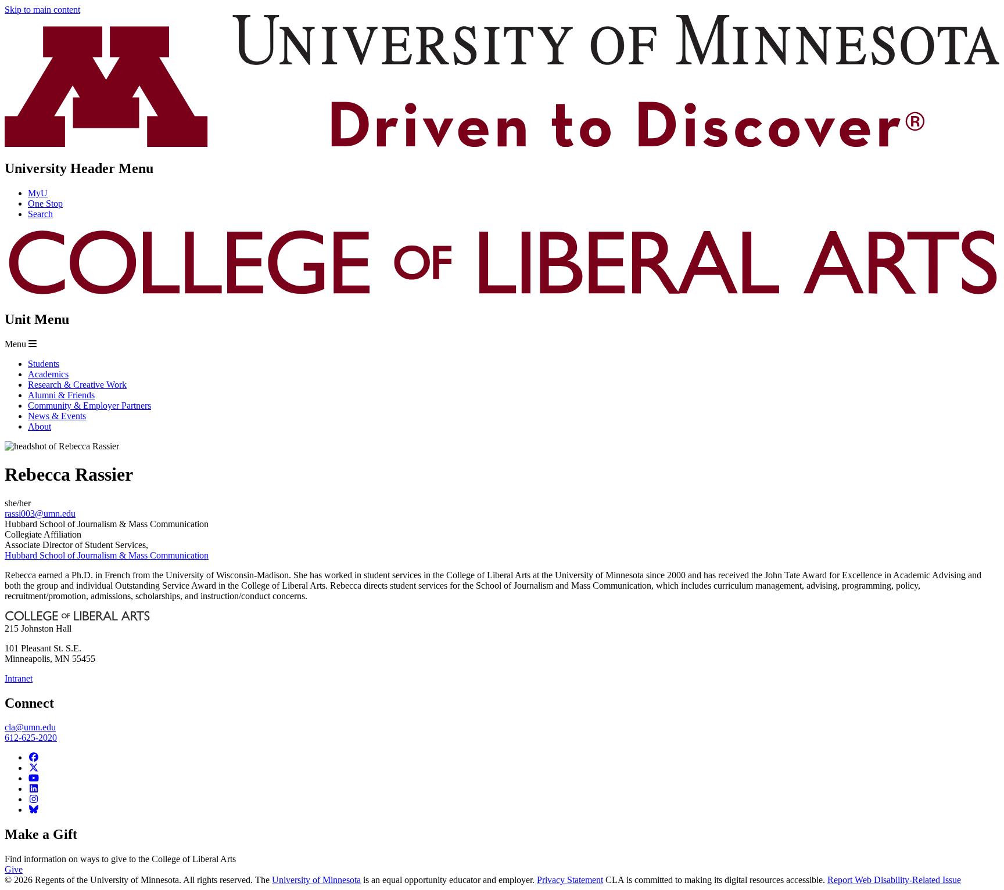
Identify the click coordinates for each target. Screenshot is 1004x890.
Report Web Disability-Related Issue (894, 880)
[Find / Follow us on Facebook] (34, 757)
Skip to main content (42, 10)
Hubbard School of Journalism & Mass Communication (107, 555)
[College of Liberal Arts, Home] (502, 295)
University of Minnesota (316, 880)
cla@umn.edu (30, 727)
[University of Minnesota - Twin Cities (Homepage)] (502, 144)
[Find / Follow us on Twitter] (34, 768)
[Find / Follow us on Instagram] (34, 799)
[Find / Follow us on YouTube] (34, 778)
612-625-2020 (31, 738)
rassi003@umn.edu (40, 513)
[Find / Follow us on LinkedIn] (34, 789)
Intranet (19, 678)
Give (14, 869)
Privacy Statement (570, 880)
